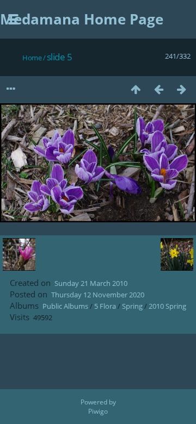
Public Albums (65, 306)
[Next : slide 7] (181, 89)
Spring (132, 306)
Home (31, 58)
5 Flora (105, 306)
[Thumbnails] (135, 89)
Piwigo (98, 411)
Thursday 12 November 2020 (97, 295)
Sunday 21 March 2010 (90, 283)
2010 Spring (167, 306)
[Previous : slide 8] (158, 89)
